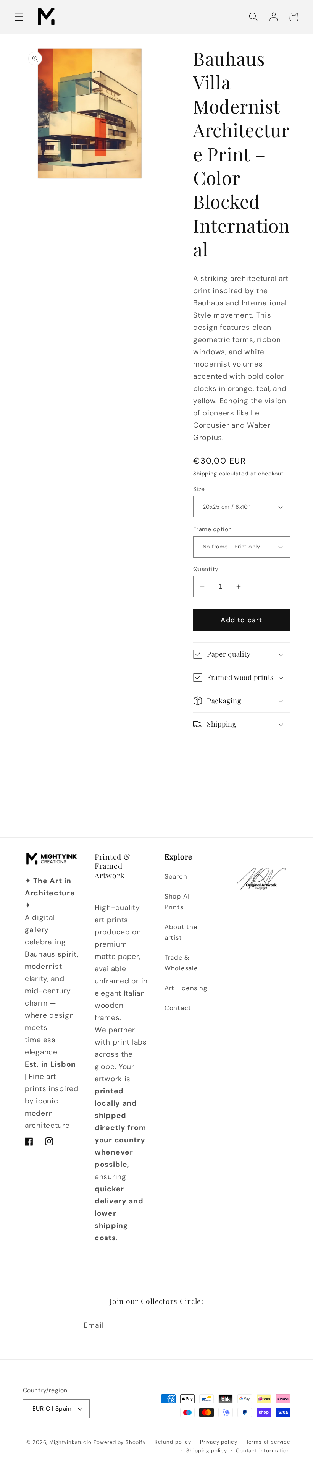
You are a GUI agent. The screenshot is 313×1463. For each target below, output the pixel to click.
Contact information (263, 1450)
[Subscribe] (228, 1325)
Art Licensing (186, 988)
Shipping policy (206, 1450)
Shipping (205, 473)
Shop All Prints (178, 901)
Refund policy (173, 1442)
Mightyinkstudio (70, 1442)
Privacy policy (218, 1442)
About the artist (181, 932)
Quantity (206, 569)
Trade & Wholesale (181, 962)
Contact (178, 1008)
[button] (19, 17)
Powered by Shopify (120, 1442)
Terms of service (268, 1442)
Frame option (212, 529)
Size (199, 489)
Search (176, 876)
